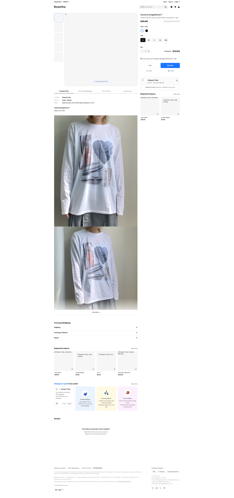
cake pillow (57, 372)
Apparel (69, 100)
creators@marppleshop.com (165, 483)
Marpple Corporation (60, 468)
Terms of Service (86, 468)
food (98, 372)
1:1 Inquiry (161, 471)
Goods (64, 100)
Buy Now (170, 65)
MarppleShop (58, 2)
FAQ (154, 471)
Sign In (165, 2)
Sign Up (171, 2)
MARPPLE (66, 2)
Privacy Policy (97, 468)
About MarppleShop (73, 468)
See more (134, 348)
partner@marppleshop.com (163, 481)
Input (69, 403)
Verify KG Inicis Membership (124, 481)
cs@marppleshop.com (174, 480)
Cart (150, 65)
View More (95, 312)
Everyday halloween (124, 372)
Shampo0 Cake (66, 97)
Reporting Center (173, 471)
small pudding (80, 372)
